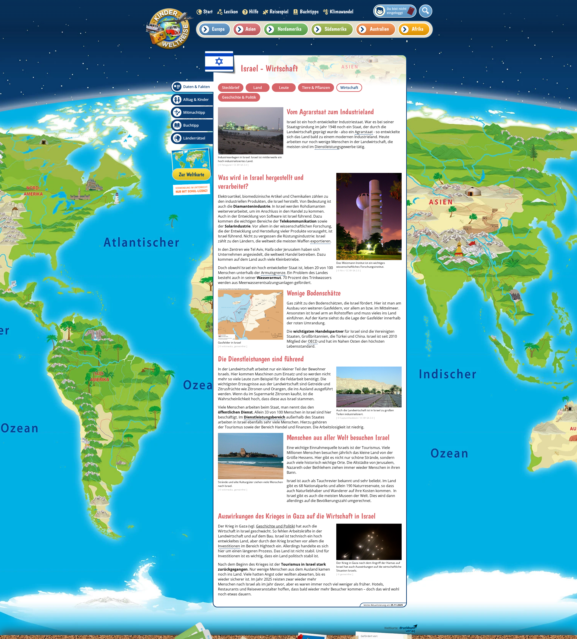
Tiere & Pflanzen (316, 87)
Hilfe (253, 11)
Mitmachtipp (194, 112)
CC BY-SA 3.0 (241, 164)
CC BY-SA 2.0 (353, 270)
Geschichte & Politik (239, 97)
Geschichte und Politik (275, 526)
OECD (312, 341)
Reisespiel (279, 11)
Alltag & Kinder (196, 99)
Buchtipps (309, 11)
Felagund (227, 164)
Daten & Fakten (196, 86)
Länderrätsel (194, 138)
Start (208, 11)
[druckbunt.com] (400, 628)
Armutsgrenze (273, 272)
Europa (218, 29)
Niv (342, 270)
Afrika (417, 29)
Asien (250, 29)
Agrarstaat (364, 131)
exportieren (320, 241)
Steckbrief (230, 87)
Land (257, 87)
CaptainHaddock (349, 417)
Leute (284, 87)
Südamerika (335, 29)
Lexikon (231, 11)
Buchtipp (191, 125)
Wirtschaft (349, 87)
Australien (379, 29)
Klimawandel (341, 11)
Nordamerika (289, 29)
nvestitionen (229, 546)
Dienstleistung (327, 146)
